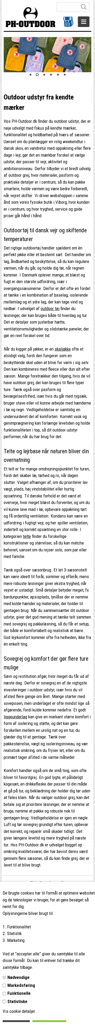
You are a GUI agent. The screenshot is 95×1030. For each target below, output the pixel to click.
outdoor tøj (50, 308)
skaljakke (63, 349)
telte (27, 536)
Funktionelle (19, 993)
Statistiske (17, 1001)
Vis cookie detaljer (19, 1011)
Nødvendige (18, 977)
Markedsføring (21, 985)
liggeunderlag (15, 716)
